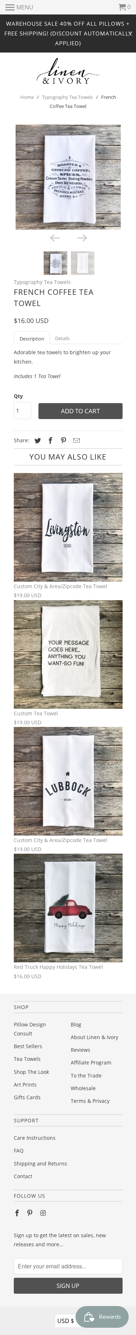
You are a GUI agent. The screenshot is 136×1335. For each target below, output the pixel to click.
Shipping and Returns (40, 1163)
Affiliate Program (91, 1062)
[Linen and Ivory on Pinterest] (30, 1213)
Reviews (80, 1049)
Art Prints (25, 1084)
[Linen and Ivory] (68, 71)
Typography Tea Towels (67, 97)
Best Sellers (28, 1046)
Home (27, 97)
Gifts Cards (27, 1097)
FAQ (19, 1150)
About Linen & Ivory (94, 1037)
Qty (18, 396)
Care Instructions (34, 1137)
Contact (23, 1176)
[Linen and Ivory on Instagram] (44, 1213)
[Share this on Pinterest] (62, 440)
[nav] (19, 7)
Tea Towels (27, 1058)
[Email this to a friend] (75, 440)
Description (32, 338)
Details (62, 338)
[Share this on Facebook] (49, 440)
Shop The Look (31, 1071)
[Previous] (54, 238)
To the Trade (86, 1075)
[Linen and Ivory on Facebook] (18, 1213)
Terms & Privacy (90, 1100)
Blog (76, 1024)
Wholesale (83, 1088)
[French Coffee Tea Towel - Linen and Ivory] (68, 177)
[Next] (82, 238)
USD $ (68, 1320)
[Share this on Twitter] (36, 440)
